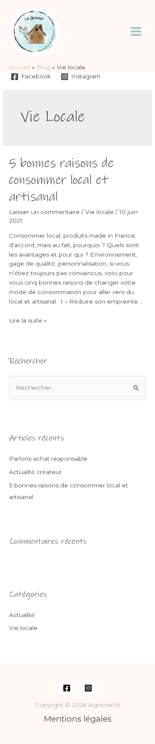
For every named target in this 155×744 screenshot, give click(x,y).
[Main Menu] (136, 31)
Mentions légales (78, 719)
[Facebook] (67, 688)
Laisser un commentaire (44, 211)
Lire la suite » (28, 320)
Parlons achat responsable (48, 458)
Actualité (22, 614)
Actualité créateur (35, 471)
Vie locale (99, 211)
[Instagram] (88, 688)
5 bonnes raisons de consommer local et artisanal (61, 180)
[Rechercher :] (77, 387)
